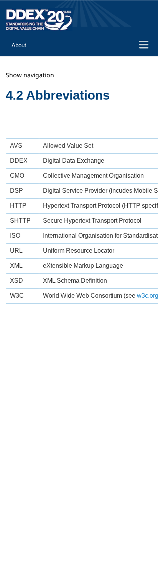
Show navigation (30, 75)
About (19, 45)
